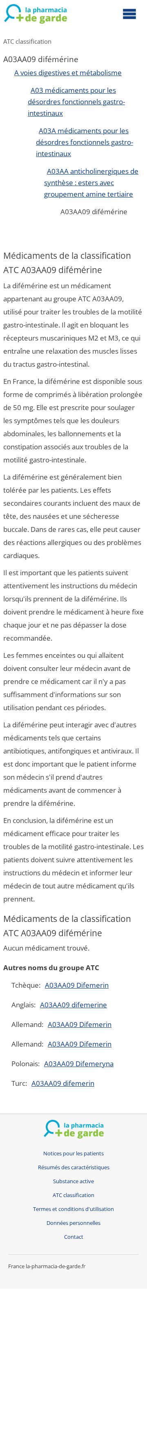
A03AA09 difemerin (62, 1083)
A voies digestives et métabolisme (68, 72)
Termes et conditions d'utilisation (73, 1209)
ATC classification (27, 41)
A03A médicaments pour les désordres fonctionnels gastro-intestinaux (84, 142)
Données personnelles (73, 1223)
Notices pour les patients (73, 1153)
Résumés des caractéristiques (73, 1167)
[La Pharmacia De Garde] (35, 15)
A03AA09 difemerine (73, 1004)
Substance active (73, 1181)
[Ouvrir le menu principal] (129, 13)
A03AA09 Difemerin (77, 985)
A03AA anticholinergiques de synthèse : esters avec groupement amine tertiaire (91, 182)
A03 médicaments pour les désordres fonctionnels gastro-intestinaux (76, 101)
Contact (73, 1236)
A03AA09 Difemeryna (79, 1063)
